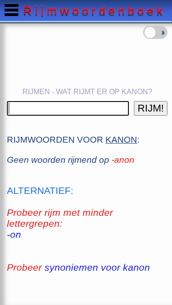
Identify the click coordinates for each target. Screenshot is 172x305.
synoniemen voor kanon (97, 267)
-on (14, 234)
